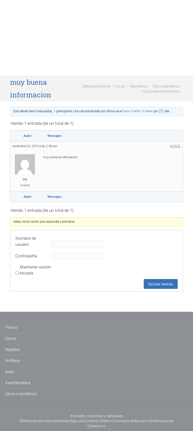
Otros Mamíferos (166, 86)
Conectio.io (96, 426)
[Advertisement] (96, 38)
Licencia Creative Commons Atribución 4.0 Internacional (129, 421)
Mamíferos (139, 86)
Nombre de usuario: (25, 241)
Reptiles (12, 349)
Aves (9, 371)
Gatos (10, 338)
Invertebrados (18, 382)
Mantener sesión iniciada (35, 270)
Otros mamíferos (21, 393)
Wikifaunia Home (96, 86)
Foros (120, 86)
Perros (11, 327)
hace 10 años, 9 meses (138, 111)
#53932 (175, 146)
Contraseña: (26, 255)
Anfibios (12, 360)
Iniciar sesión (160, 284)
